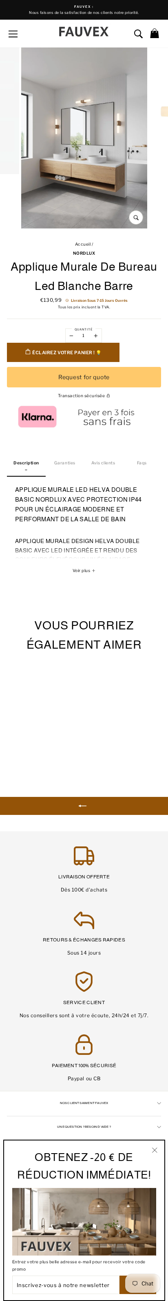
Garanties (64, 463)
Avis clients (103, 463)
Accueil (83, 244)
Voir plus (82, 570)
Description (26, 463)
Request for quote (84, 376)
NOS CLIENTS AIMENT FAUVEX (84, 1103)
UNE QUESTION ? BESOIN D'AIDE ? (84, 1127)
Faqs (142, 463)
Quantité (84, 329)
